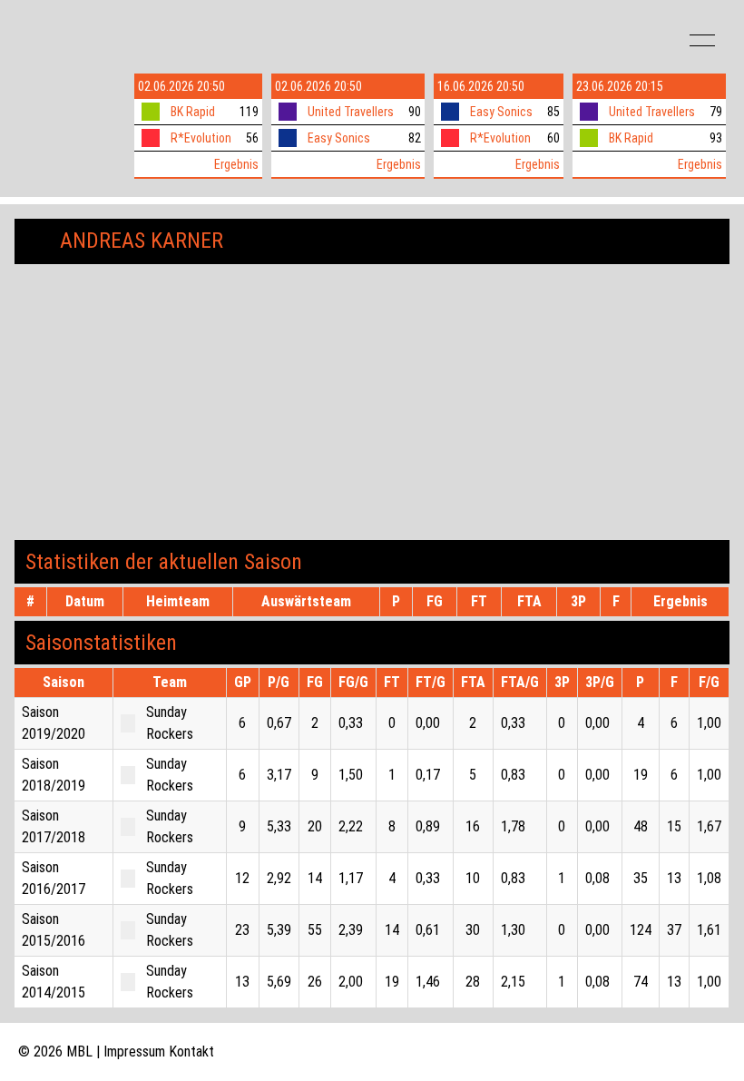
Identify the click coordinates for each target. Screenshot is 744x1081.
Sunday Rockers (169, 722)
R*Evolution (201, 138)
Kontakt (191, 1051)
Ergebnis (236, 164)
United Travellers (351, 111)
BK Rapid (193, 111)
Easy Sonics (339, 138)
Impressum (134, 1051)
